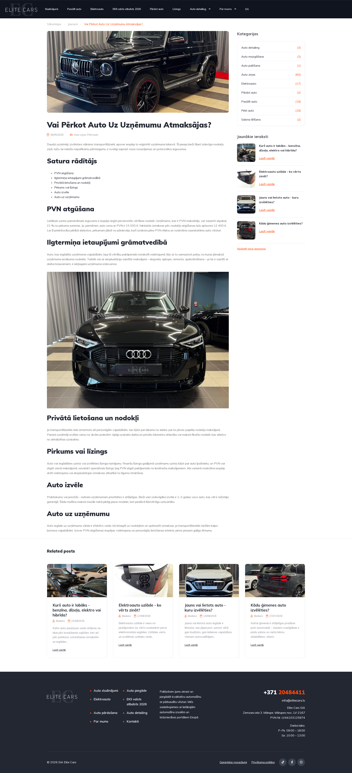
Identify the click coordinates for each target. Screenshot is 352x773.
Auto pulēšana (250, 65)
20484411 (284, 692)
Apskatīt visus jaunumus (251, 248)
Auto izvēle (61, 192)
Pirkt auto (92, 134)
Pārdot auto (157, 9)
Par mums (226, 9)
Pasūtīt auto (74, 9)
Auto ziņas (80, 134)
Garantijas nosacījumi (233, 762)
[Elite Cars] (21, 9)
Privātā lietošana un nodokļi (72, 182)
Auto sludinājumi (106, 690)
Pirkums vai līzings (66, 187)
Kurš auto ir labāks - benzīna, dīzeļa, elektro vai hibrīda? (280, 148)
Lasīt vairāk (267, 158)
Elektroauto (97, 9)
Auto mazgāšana (252, 56)
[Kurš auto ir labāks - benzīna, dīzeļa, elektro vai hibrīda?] (246, 153)
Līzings (177, 9)
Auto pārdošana (105, 713)
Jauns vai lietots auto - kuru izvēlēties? (278, 200)
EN (247, 9)
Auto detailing (198, 9)
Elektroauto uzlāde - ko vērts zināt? (280, 174)
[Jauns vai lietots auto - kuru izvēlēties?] (246, 204)
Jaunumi (73, 24)
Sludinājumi (51, 9)
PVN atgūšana (64, 173)
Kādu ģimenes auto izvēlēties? (281, 223)
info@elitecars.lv (293, 700)
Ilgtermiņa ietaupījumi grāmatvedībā (77, 178)
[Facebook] (292, 762)
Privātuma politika (263, 762)
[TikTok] (283, 762)
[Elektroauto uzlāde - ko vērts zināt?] (246, 178)
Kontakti (133, 721)
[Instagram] (301, 762)
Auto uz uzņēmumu (66, 197)
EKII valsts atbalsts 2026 (127, 9)
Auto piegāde (137, 690)
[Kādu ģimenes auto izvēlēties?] (246, 230)
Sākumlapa (54, 24)
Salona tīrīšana (251, 119)
